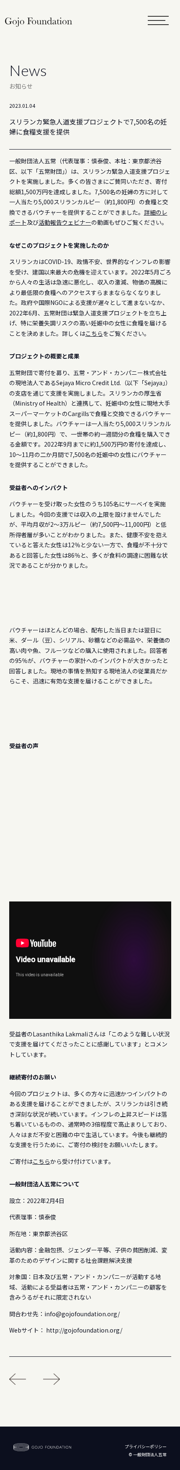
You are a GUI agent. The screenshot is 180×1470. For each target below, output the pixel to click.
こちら (94, 333)
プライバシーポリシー (146, 1446)
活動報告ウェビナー (65, 222)
